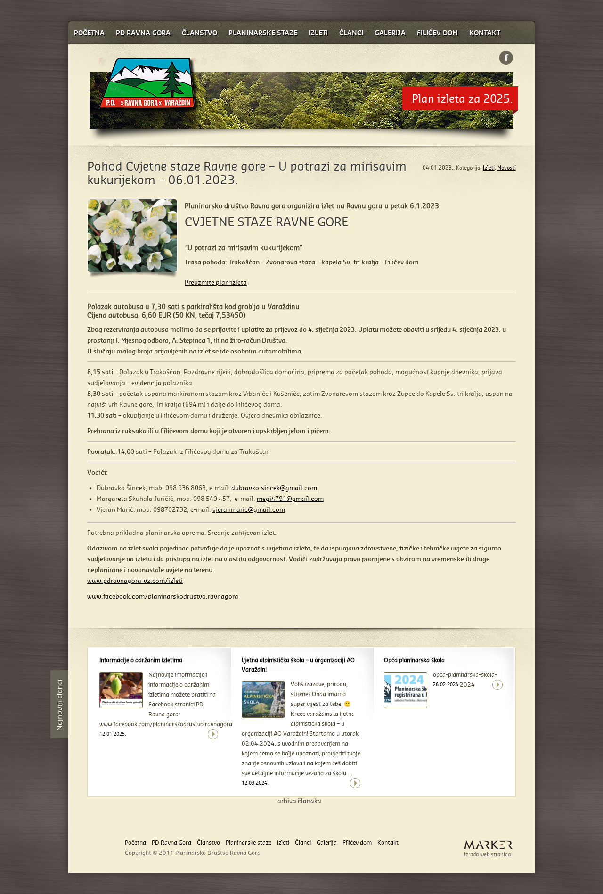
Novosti (506, 167)
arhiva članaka (299, 800)
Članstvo (208, 842)
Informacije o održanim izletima (140, 660)
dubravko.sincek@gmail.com (274, 488)
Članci (303, 842)
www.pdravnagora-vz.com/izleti (135, 580)
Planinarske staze (248, 842)
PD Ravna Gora (171, 842)
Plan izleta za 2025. (462, 98)
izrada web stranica (487, 854)
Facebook (506, 58)
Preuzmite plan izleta (216, 282)
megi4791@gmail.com (290, 498)
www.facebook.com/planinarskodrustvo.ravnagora (162, 596)
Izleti (489, 167)
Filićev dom (357, 842)
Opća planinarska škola (414, 660)
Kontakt (388, 842)
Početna (135, 842)
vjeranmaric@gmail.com (248, 509)
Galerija (327, 842)
